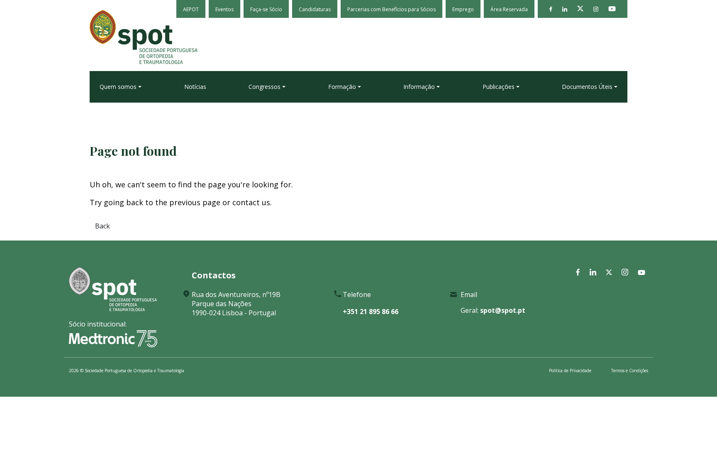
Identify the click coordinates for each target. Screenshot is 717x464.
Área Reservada (509, 9)
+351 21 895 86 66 (370, 311)
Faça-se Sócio (266, 9)
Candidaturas (315, 9)
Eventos (224, 9)
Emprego (463, 9)
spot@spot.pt (502, 310)
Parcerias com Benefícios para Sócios (391, 9)
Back (102, 226)
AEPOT (191, 9)
